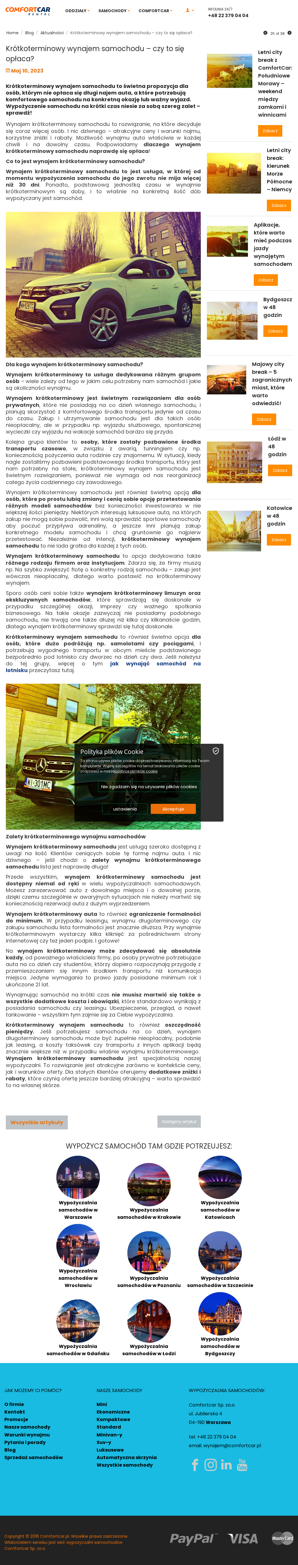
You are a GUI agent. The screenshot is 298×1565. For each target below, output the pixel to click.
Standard (109, 1427)
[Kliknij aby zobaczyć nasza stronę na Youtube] (243, 1465)
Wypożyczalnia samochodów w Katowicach (220, 1210)
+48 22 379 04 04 (228, 15)
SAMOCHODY (112, 11)
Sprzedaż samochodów (33, 1457)
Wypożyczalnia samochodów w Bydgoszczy (220, 1346)
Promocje (16, 1419)
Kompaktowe (113, 1419)
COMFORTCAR (154, 11)
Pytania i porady (25, 1442)
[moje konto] (189, 10)
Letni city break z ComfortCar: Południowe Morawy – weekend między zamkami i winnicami (275, 83)
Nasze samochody (27, 1427)
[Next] (289, 33)
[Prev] (265, 33)
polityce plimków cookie (136, 771)
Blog (10, 1450)
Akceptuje (173, 809)
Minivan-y (109, 1435)
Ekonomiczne (113, 1412)
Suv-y (104, 1442)
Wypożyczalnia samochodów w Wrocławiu (78, 1278)
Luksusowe (110, 1450)
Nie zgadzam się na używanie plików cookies (149, 787)
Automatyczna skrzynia (127, 1457)
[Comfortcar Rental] (28, 11)
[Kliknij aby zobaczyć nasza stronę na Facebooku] (196, 1465)
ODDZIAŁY (76, 11)
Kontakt (14, 1412)
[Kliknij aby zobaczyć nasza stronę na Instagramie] (212, 1465)
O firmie (14, 1404)
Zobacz (270, 131)
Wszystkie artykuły (36, 1122)
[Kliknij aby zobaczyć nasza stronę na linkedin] (227, 1465)
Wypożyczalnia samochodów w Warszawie (78, 1210)
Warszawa (218, 1422)
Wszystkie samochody (125, 1465)
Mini (102, 1404)
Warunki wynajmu (27, 1435)
